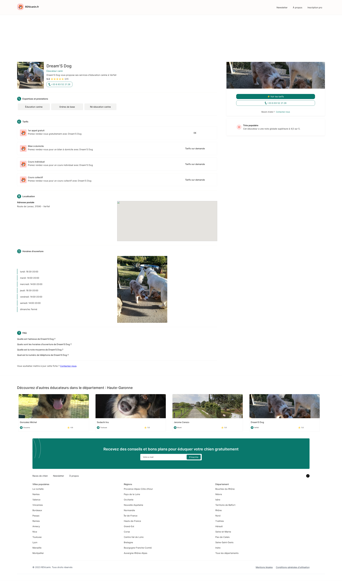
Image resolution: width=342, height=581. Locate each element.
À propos (297, 7)
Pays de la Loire (132, 494)
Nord (217, 515)
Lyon (34, 542)
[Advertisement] (171, 35)
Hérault (219, 526)
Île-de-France (130, 515)
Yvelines (219, 521)
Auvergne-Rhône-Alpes (135, 553)
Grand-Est (129, 526)
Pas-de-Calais (222, 537)
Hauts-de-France (132, 521)
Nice (34, 531)
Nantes (36, 494)
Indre (217, 547)
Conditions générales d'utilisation (293, 567)
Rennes (36, 521)
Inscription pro (315, 7)
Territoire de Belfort (225, 505)
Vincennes (37, 505)
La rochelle (38, 489)
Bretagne (128, 542)
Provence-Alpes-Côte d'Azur (138, 489)
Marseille (36, 547)
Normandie (129, 510)
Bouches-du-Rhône (225, 489)
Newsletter (282, 7)
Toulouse (37, 537)
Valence (36, 499)
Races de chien (40, 475)
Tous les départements (226, 553)
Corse (127, 531)
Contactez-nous (68, 366)
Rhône (218, 510)
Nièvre (218, 494)
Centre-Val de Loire (133, 537)
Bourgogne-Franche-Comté (138, 547)
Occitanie (128, 499)
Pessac (36, 515)
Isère (217, 499)
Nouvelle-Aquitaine (133, 505)
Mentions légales (264, 567)
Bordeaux (37, 510)
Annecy (36, 526)
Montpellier (38, 553)
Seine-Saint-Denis (224, 542)
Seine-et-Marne (223, 531)
